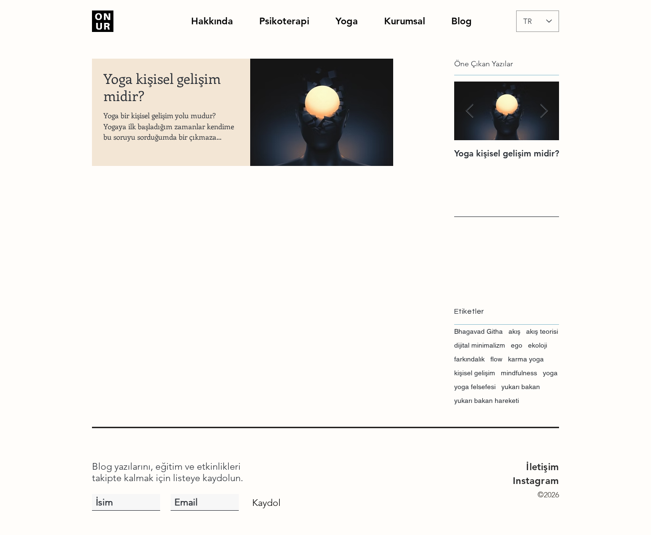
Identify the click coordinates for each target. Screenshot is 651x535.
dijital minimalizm (479, 345)
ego (516, 345)
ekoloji (537, 345)
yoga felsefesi (475, 387)
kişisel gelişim (474, 373)
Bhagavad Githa (478, 331)
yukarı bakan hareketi (486, 400)
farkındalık (469, 359)
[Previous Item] (469, 111)
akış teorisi (542, 331)
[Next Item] (543, 111)
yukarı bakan (520, 387)
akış (514, 331)
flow (496, 359)
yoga (550, 373)
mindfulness (519, 373)
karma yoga (526, 359)
